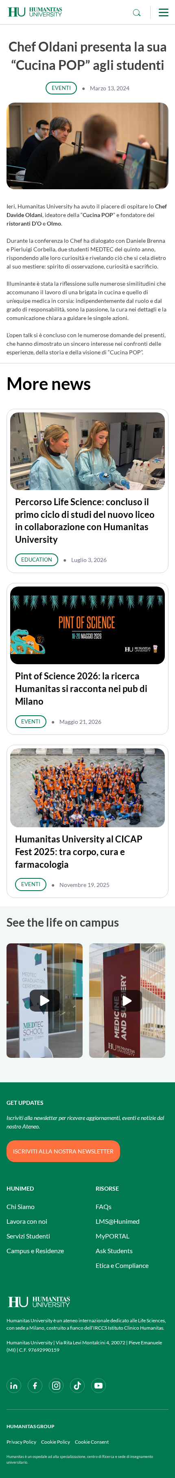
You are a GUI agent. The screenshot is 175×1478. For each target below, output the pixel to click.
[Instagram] (56, 1385)
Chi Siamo (21, 1206)
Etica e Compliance (122, 1265)
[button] (45, 1000)
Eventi (61, 88)
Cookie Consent (92, 1442)
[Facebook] (35, 1385)
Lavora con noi (27, 1221)
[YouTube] (98, 1385)
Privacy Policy (21, 1442)
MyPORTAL (112, 1236)
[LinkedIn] (14, 1385)
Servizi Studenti (28, 1236)
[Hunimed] (87, 1302)
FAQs (104, 1206)
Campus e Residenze (35, 1250)
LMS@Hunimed (118, 1221)
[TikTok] (77, 1385)
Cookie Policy (55, 1442)
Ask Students (114, 1250)
